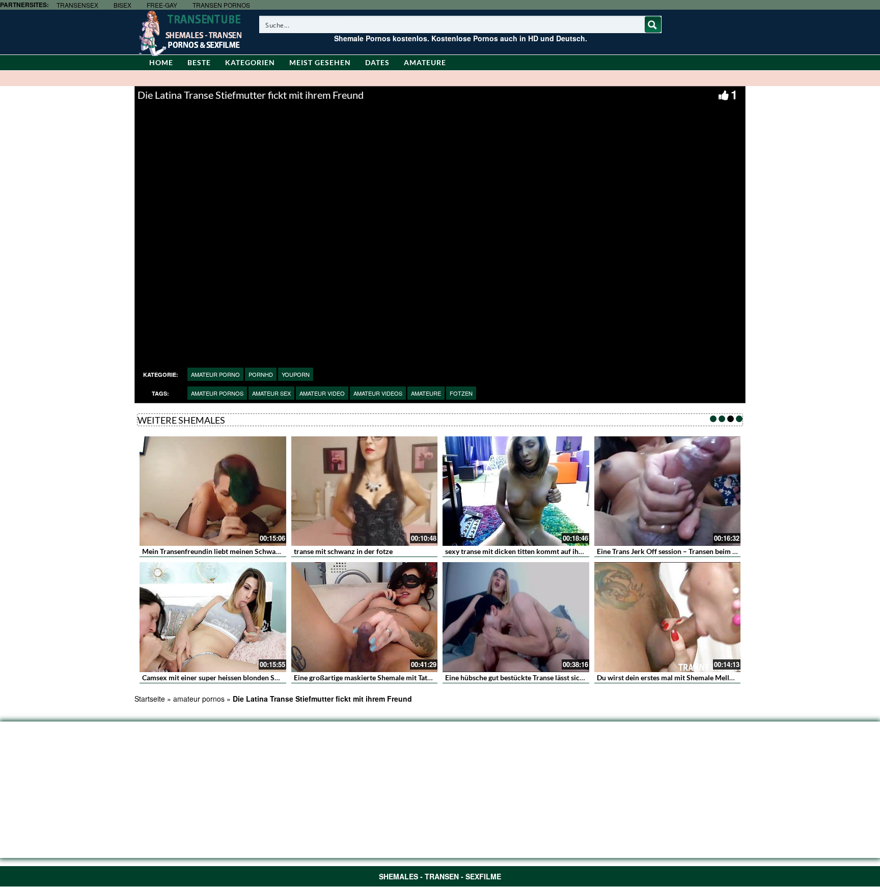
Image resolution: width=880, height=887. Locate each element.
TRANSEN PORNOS (221, 5)
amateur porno (215, 374)
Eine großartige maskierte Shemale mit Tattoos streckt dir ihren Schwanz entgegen (424, 677)
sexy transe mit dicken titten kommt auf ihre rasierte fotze (537, 551)
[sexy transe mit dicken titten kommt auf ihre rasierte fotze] (516, 491)
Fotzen (461, 393)
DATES (377, 62)
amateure (426, 393)
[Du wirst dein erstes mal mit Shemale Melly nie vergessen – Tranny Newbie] (667, 617)
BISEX (122, 5)
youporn (296, 374)
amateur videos (377, 393)
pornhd (261, 374)
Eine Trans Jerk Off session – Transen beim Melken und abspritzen (701, 551)
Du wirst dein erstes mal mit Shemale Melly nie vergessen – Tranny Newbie (714, 677)
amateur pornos (217, 393)
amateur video (322, 393)
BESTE (199, 62)
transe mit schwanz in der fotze (343, 551)
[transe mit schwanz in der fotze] (364, 491)
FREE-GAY (162, 5)
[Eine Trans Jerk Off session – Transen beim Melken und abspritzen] (667, 491)
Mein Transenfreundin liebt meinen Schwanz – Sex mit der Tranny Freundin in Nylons (277, 551)
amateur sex (271, 393)
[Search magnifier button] (653, 24)
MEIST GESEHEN (320, 62)
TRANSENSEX (77, 5)
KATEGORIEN (250, 62)
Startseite (149, 699)
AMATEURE (425, 62)
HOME (161, 62)
